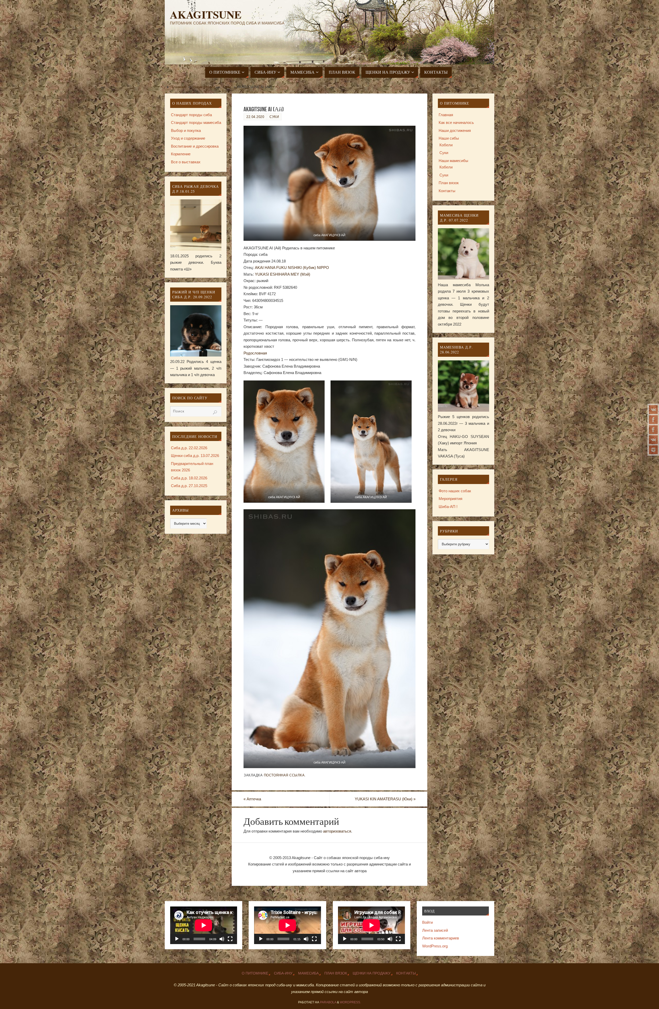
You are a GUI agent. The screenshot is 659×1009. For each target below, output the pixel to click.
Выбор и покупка (186, 130)
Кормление (180, 154)
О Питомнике (255, 973)
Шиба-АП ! (448, 506)
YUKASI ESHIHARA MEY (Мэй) (282, 274)
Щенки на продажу (372, 973)
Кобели (446, 145)
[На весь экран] (230, 939)
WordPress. (350, 1002)
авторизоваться (337, 831)
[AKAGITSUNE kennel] (653, 429)
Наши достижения (455, 130)
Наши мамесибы (453, 160)
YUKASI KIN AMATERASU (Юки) (385, 799)
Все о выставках (186, 162)
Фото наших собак (455, 491)
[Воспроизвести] (176, 939)
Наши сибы (449, 138)
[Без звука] (221, 939)
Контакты (447, 191)
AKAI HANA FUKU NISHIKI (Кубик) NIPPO (292, 267)
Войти (427, 922)
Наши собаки (204, 87)
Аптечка (252, 799)
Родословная (255, 353)
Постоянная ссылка (284, 775)
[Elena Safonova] (653, 419)
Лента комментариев (440, 938)
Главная (179, 87)
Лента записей (435, 930)
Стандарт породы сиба (191, 115)
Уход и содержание (188, 138)
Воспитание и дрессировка (195, 146)
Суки (227, 87)
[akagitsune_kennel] (653, 409)
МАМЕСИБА (308, 973)
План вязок (449, 183)
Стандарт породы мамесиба (196, 122)
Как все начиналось (456, 122)
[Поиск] (215, 412)
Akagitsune (205, 14)
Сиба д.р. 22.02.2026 (189, 448)
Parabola (328, 1002)
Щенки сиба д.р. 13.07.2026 (195, 455)
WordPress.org (435, 946)
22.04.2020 (255, 117)
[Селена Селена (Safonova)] (653, 439)
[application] (203, 925)
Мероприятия (450, 498)
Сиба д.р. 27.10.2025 (189, 486)
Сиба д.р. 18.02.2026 (189, 478)
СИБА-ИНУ (283, 973)
